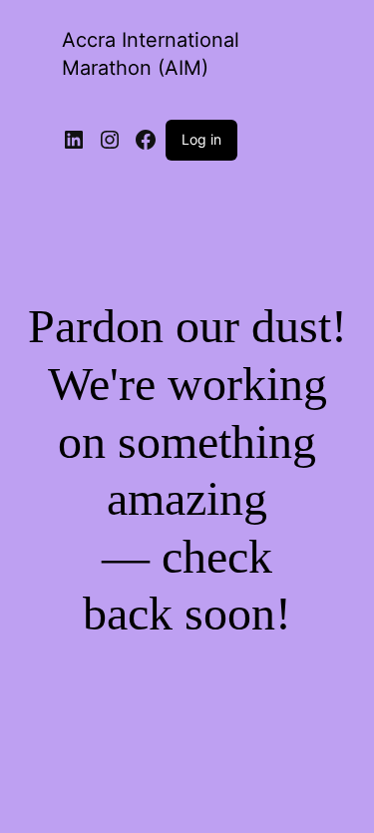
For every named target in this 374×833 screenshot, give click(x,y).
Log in (201, 139)
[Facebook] (146, 140)
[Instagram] (110, 140)
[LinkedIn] (74, 140)
